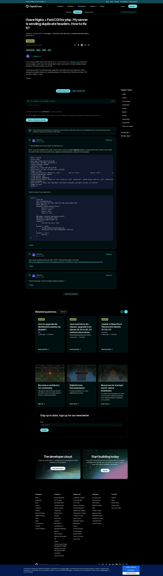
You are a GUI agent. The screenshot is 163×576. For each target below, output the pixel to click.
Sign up (132, 6)
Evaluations (57, 510)
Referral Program (40, 513)
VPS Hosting (95, 502)
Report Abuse (115, 502)
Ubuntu (124, 98)
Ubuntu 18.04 (38, 33)
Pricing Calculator (78, 528)
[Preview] (112, 101)
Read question (43, 349)
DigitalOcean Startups (79, 510)
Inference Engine (59, 505)
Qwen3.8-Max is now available (35, 1)
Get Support (124, 1)
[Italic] (29, 101)
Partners (37, 510)
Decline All (131, 570)
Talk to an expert (127, 126)
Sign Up (40, 404)
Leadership (38, 500)
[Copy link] (89, 45)
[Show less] (112, 140)
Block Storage (58, 534)
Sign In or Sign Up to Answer (37, 120)
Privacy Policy (39, 523)
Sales (112, 500)
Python (124, 108)
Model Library (58, 513)
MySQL (124, 112)
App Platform (58, 523)
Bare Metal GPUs (59, 502)
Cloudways (57, 553)
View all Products (59, 555)
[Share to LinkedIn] (82, 45)
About (37, 497)
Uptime (56, 541)
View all (63, 312)
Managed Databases (60, 528)
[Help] (114, 101)
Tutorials (68, 12)
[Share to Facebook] (78, 45)
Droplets (56, 515)
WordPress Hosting (97, 518)
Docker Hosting (96, 510)
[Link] (35, 101)
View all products (57, 468)
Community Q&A (77, 500)
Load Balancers (58, 526)
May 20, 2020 (40, 142)
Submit (44, 430)
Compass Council (78, 515)
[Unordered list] (45, 101)
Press (36, 518)
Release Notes (77, 534)
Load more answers (71, 294)
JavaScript (125, 105)
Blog (107, 1)
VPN (93, 508)
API (55, 539)
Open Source (77, 518)
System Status (115, 505)
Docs (111, 1)
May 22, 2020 (40, 256)
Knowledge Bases (59, 497)
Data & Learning (58, 508)
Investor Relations (40, 528)
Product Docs (88, 12)
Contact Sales (133, 1)
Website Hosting (97, 505)
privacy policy (65, 568)
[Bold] (28, 101)
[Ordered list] (47, 101)
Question (30, 41)
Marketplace (76, 523)
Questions (77, 12)
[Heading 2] (42, 101)
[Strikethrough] (33, 101)
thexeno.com (74, 62)
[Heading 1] (40, 101)
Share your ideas (116, 508)
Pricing (75, 526)
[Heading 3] (44, 101)
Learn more (73, 404)
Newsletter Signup (78, 521)
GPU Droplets (58, 500)
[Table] (53, 101)
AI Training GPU (96, 497)
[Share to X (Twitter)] (75, 45)
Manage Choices (131, 573)
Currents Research (78, 508)
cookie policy (104, 570)
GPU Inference (96, 500)
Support (113, 497)
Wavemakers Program (79, 513)
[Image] (37, 101)
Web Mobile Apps (97, 515)
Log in (123, 6)
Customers (38, 508)
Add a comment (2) (78, 91)
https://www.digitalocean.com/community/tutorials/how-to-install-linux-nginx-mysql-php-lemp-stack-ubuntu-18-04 (66, 262)
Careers (116, 1)
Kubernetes (126, 119)
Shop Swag (76, 539)
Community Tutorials (79, 497)
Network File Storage (60, 536)
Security (37, 526)
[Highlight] (38, 101)
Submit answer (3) (63, 91)
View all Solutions (97, 523)
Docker (124, 115)
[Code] (54, 101)
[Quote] (49, 101)
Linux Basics (126, 101)
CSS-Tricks (76, 502)
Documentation (77, 531)
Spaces (56, 531)
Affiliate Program (39, 515)
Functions (57, 521)
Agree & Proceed (131, 567)
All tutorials (125, 123)
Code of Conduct (78, 536)
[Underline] (31, 101)
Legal (36, 521)
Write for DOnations (78, 505)
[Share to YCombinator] (85, 45)
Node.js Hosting (96, 513)
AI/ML (124, 94)
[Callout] (51, 101)
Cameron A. (37, 56)
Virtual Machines (97, 521)
